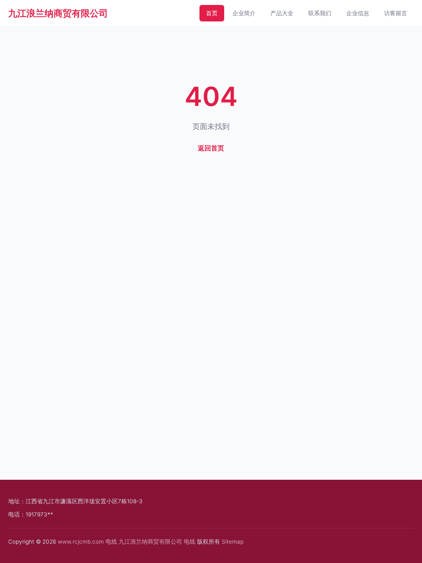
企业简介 (244, 12)
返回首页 (211, 148)
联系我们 (319, 12)
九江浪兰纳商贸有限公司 (58, 13)
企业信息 (357, 12)
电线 (111, 541)
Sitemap (233, 541)
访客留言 (395, 12)
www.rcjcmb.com (81, 541)
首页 (212, 12)
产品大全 (281, 12)
